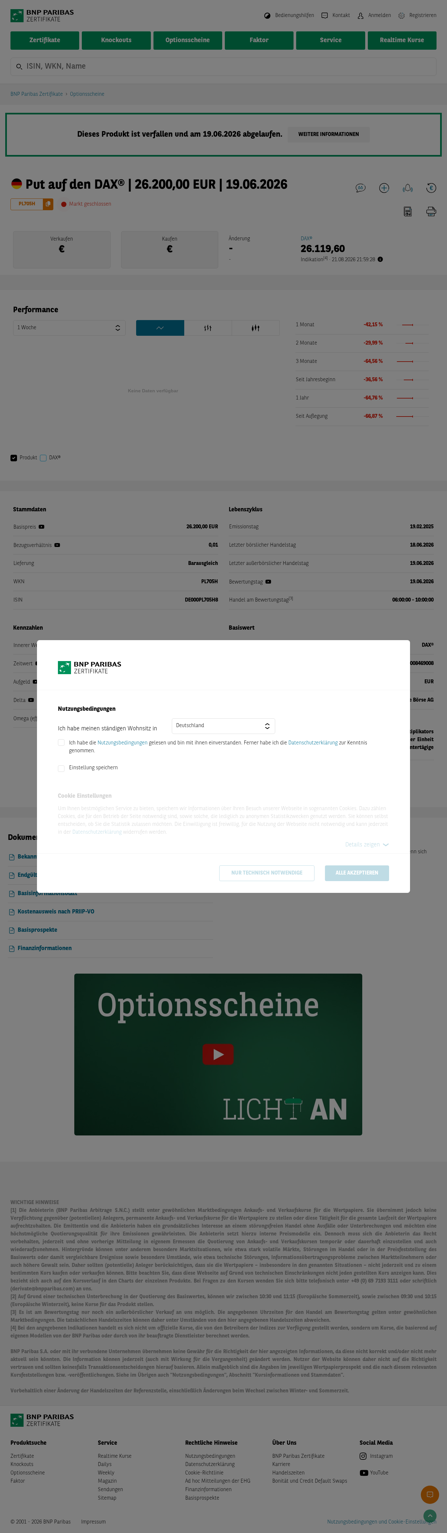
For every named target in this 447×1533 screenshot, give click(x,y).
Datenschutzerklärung (313, 743)
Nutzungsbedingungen (123, 743)
